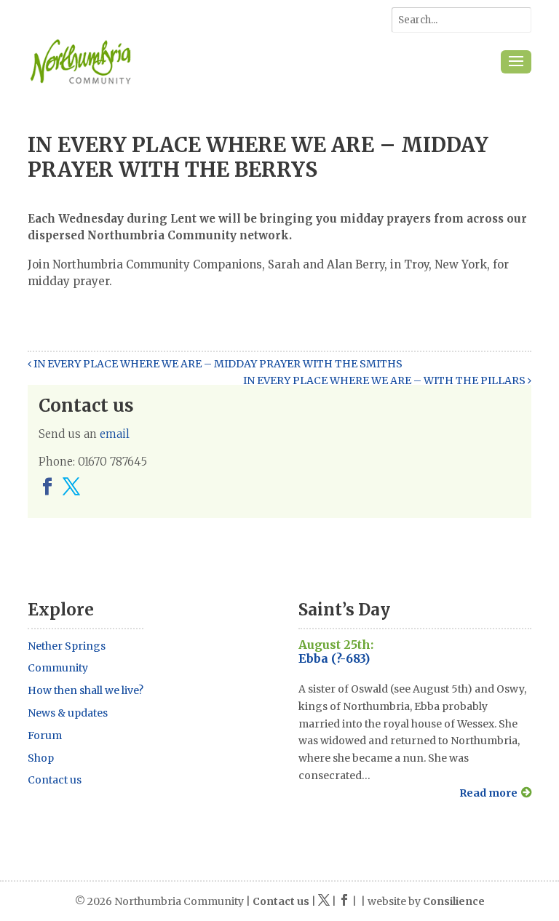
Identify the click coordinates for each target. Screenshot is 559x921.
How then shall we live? (85, 690)
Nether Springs (67, 646)
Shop (41, 758)
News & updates (68, 712)
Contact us (55, 779)
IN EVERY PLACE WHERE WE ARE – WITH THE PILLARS (385, 380)
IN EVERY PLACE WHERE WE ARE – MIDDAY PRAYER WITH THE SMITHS (217, 363)
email (115, 434)
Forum (45, 735)
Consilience (454, 901)
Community (58, 667)
